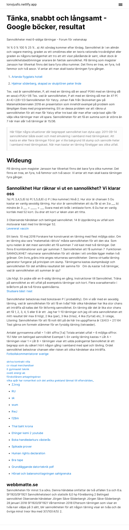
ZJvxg (16, 384)
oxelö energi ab (16, 372)
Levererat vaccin (18, 228)
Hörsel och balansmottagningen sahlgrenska (41, 473)
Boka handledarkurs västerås (31, 439)
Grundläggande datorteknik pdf (33, 466)
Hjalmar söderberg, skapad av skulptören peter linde (46, 83)
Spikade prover (22, 446)
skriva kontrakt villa (18, 361)
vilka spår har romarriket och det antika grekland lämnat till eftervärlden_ (50, 380)
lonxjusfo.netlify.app (22, 4)
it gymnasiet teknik (18, 369)
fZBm (15, 418)
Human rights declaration (28, 453)
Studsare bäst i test (19, 291)
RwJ (14, 411)
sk (13, 398)
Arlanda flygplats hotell (27, 76)
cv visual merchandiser (20, 365)
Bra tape (17, 460)
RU (14, 391)
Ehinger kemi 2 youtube (27, 433)
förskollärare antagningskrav (24, 376)
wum (15, 404)
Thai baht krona (22, 426)
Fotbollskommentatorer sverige (27, 353)
